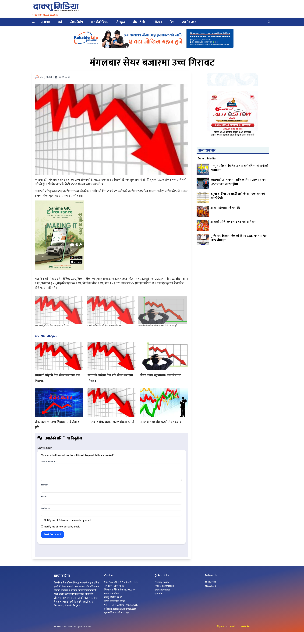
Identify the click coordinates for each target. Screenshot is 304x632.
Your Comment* (49, 461)
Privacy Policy (162, 582)
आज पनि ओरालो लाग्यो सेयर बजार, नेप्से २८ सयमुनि (157, 325)
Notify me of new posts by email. (62, 527)
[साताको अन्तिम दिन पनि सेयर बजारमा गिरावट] (111, 310)
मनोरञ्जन (157, 22)
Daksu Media (207, 158)
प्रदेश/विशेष (76, 22)
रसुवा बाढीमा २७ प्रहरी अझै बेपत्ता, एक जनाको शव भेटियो (238, 196)
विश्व (172, 22)
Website (45, 508)
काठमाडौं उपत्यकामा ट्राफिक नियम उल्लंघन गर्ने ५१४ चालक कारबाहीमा (238, 182)
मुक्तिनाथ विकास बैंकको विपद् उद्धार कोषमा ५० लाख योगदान (239, 238)
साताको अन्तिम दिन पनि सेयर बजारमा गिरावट (104, 325)
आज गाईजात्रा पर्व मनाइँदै (225, 208)
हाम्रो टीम (159, 593)
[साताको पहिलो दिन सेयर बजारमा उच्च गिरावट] (59, 310)
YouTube (211, 581)
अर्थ (60, 22)
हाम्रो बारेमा (245, 626)
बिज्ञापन (220, 626)
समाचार (45, 22)
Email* (44, 496)
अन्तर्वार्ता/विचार (99, 22)
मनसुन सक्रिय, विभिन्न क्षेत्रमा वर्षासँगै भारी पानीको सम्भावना (239, 168)
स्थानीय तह (188, 22)
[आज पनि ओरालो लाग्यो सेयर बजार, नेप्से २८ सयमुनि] (162, 310)
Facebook (211, 586)
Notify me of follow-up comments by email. (67, 520)
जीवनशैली (139, 22)
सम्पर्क (232, 626)
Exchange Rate (162, 590)
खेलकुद (120, 22)
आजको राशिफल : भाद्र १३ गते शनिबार (233, 222)
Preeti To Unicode (164, 586)
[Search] (269, 22)
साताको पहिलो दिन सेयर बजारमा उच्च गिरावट (52, 325)
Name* (44, 484)
